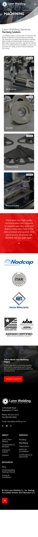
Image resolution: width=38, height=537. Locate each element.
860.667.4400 (13, 415)
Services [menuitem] (23, 435)
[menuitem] (9, 441)
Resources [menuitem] (7, 462)
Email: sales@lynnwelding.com (14, 421)
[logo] (19, 401)
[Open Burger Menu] (35, 4)
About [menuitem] (5, 435)
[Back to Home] (13, 4)
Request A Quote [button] (13, 379)
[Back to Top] (5, 500)
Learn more (19, 89)
